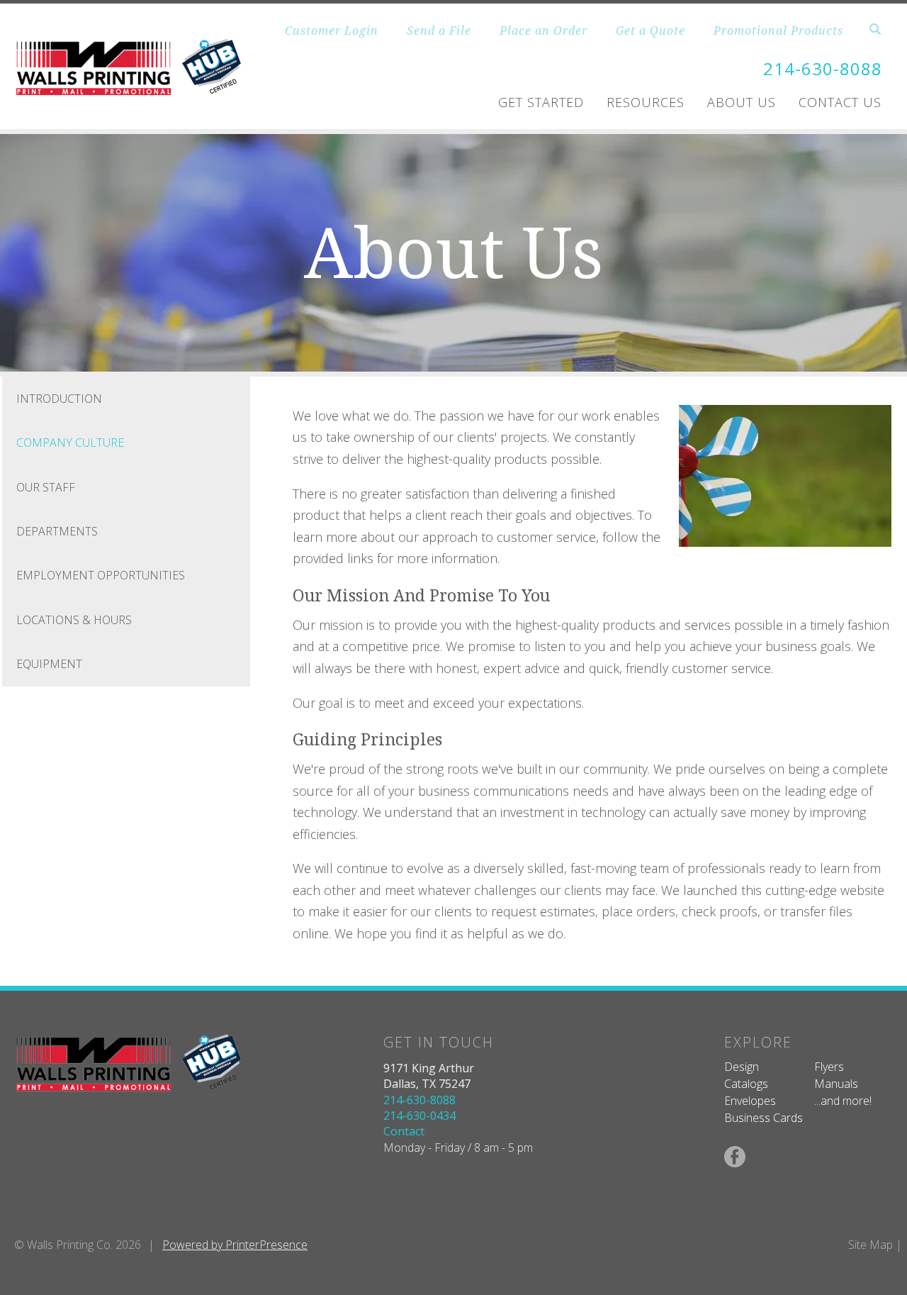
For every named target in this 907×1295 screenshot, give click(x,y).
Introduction (59, 398)
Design (741, 1066)
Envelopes (750, 1100)
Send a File (439, 30)
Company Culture (70, 442)
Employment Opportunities (100, 575)
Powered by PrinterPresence (235, 1244)
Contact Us (840, 102)
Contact (403, 1131)
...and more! (843, 1100)
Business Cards (763, 1118)
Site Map (870, 1244)
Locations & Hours (74, 620)
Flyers (829, 1066)
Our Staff (45, 487)
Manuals (836, 1083)
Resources (646, 102)
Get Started (541, 102)
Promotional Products (778, 30)
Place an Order (543, 30)
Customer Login (331, 30)
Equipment (49, 664)
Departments (57, 531)
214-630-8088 (822, 68)
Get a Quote (650, 30)
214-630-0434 (419, 1115)
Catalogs (746, 1083)
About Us (741, 102)
